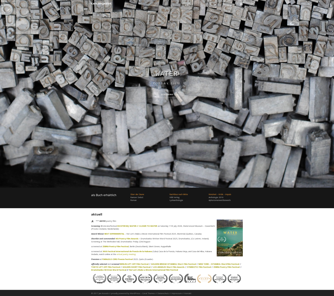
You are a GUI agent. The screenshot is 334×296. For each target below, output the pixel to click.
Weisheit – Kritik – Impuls (220, 194)
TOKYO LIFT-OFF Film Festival (105, 267)
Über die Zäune (137, 194)
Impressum (176, 293)
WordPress (135, 293)
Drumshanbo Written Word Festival (108, 270)
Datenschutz (163, 293)
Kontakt (187, 293)
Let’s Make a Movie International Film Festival (153, 270)
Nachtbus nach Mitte (178, 194)
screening (167, 94)
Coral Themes (148, 293)
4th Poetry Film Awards (126, 238)
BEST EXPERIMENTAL (114, 233)
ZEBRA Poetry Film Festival (116, 246)
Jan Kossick (104, 293)
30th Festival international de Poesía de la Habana (127, 251)
